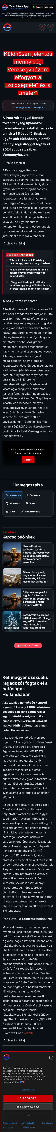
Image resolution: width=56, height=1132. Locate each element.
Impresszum (47, 1123)
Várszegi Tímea (23, 107)
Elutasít (28, 1115)
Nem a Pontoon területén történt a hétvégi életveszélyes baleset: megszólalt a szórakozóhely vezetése (36, 554)
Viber (32, 503)
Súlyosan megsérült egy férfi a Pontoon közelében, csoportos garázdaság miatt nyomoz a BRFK (36, 599)
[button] (51, 1057)
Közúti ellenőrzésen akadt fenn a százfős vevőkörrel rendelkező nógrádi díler (28, 272)
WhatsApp (15, 503)
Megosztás (15, 495)
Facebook (35, 495)
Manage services (27, 1089)
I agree (28, 459)
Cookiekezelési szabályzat (28, 453)
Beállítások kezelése (28, 1106)
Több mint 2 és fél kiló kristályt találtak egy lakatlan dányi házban (29, 262)
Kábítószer (26, 255)
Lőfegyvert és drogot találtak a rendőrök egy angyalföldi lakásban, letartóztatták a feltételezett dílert (30, 285)
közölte (29, 1033)
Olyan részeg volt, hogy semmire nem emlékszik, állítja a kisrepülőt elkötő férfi (36, 577)
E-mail (13, 511)
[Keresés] (42, 27)
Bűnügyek (38, 107)
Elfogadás (28, 1098)
